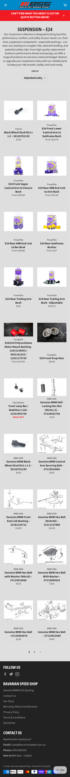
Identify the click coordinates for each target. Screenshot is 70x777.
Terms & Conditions (14, 718)
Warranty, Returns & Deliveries (20, 707)
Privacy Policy (11, 712)
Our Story (8, 701)
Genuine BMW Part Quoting (18, 690)
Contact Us (9, 696)
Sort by (35, 71)
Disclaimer (9, 723)
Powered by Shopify (41, 766)
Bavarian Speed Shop (21, 766)
